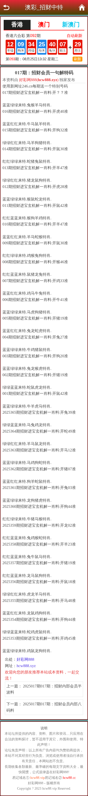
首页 (82, 7)
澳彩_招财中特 (44, 7)
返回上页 (6, 7)
